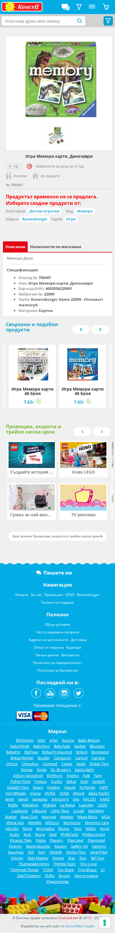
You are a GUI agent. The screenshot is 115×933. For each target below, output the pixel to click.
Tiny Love (88, 863)
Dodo (42, 769)
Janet (9, 799)
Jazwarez (39, 799)
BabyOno (41, 746)
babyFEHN (19, 746)
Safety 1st (79, 846)
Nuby (14, 834)
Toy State (66, 869)
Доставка (79, 639)
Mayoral (49, 816)
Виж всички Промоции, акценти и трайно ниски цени (56, 536)
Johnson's (60, 799)
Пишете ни (57, 572)
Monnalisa (45, 828)
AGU (41, 740)
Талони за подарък (57, 602)
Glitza (71, 781)
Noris (104, 828)
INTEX (50, 793)
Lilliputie (39, 811)
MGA (105, 816)
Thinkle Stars (64, 863)
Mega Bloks (87, 816)
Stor (83, 858)
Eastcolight (84, 769)
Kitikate (49, 805)
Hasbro (53, 787)
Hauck (69, 787)
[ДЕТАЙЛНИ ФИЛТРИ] (79, 7)
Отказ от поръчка (49, 647)
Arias (53, 740)
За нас (36, 594)
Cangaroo (62, 758)
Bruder (44, 758)
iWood (78, 793)
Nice (77, 828)
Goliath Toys (18, 787)
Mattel (11, 816)
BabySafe (62, 746)
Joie (76, 799)
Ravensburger (34, 219)
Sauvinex (16, 852)
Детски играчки (44, 211)
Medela (66, 816)
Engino (73, 775)
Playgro (56, 840)
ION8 (64, 793)
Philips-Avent (93, 834)
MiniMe (34, 822)
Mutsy (64, 828)
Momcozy (72, 822)
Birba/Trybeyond (57, 752)
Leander (86, 805)
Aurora (68, 740)
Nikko (91, 828)
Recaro (61, 846)
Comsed (50, 763)
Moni (27, 828)
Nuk (27, 834)
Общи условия (57, 624)
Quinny (15, 846)
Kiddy (13, 805)
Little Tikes (60, 811)
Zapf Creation (29, 875)
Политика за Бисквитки (57, 670)
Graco (38, 787)
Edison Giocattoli (28, 775)
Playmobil (96, 840)
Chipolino (30, 763)
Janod (23, 799)
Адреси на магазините (48, 639)
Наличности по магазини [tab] (55, 246)
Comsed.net (68, 917)
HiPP (103, 787)
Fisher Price (20, 781)
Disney (27, 769)
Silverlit (55, 852)
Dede (81, 763)
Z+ (103, 869)
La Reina (67, 805)
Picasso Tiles (21, 840)
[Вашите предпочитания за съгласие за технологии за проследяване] (104, 922)
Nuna (40, 834)
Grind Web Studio (80, 926)
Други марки (86, 875)
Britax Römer (22, 758)
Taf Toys (97, 858)
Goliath (98, 781)
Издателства (57, 881)
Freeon (40, 781)
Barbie (80, 746)
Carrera (98, 758)
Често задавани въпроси (57, 632)
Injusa (35, 793)
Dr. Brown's (61, 769)
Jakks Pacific (98, 793)
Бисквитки (70, 655)
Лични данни (47, 655)
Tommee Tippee (24, 869)
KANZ (105, 799)
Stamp (58, 858)
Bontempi (100, 752)
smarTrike (98, 852)
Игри (71, 219)
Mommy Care (97, 822)
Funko (56, 781)
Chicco (12, 763)
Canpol (81, 758)
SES (31, 852)
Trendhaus (87, 869)
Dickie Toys (99, 763)
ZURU (50, 875)
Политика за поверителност (57, 662)
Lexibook (20, 811)
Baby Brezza (88, 740)
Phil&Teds (69, 834)
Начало (21, 594)
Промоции (53, 594)
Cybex (66, 763)
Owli (53, 834)
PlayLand (75, 840)
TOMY (48, 869)
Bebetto (13, 752)
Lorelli (78, 811)
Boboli (81, 752)
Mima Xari (15, 822)
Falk (86, 775)
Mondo (12, 828)
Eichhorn (55, 775)
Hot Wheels (16, 793)
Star (71, 858)
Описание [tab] (15, 246)
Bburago (97, 746)
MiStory (52, 822)
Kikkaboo (30, 805)
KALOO (89, 799)
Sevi (41, 852)
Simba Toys (76, 852)
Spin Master (37, 858)
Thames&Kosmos (34, 863)
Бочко (64, 875)
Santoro (99, 846)
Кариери (73, 647)
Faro (98, 775)
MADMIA (96, 811)
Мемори (85, 211)
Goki (84, 781)
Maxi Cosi (29, 816)
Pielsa (41, 840)
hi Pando (87, 787)
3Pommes (24, 740)
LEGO (69, 594)
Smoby (17, 858)
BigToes (31, 752)
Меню (92, 7)
